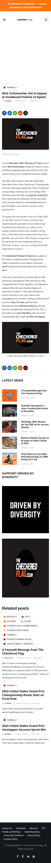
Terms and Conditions (14, 835)
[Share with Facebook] (4, 113)
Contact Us (7, 828)
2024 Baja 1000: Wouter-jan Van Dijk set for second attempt (35, 424)
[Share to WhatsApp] (15, 113)
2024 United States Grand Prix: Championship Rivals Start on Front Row (23, 695)
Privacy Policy (33, 835)
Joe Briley (7, 101)
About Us (33, 828)
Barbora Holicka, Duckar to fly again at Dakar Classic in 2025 (35, 441)
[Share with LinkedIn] (9, 113)
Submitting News (32, 832)
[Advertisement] (25, 53)
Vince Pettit (8, 658)
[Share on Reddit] (20, 113)
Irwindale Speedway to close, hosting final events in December (34, 408)
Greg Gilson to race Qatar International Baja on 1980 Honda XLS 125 (34, 457)
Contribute (21, 828)
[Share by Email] (25, 113)
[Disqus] (25, 784)
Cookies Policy (10, 839)
